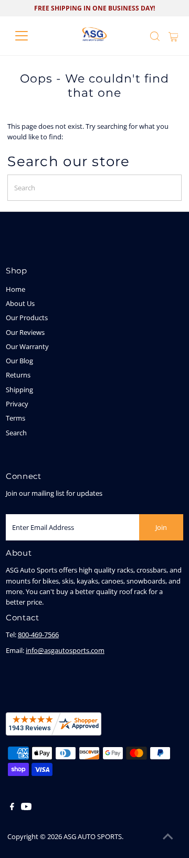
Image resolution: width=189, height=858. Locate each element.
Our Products (27, 317)
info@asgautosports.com (65, 650)
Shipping (19, 389)
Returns (18, 375)
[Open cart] (173, 35)
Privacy (17, 403)
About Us (20, 303)
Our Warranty (27, 346)
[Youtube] (26, 807)
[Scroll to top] (168, 836)
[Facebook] (12, 807)
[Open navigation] (28, 36)
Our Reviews (25, 332)
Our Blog (19, 360)
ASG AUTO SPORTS (93, 836)
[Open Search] (155, 36)
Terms (15, 418)
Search (16, 432)
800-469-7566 (38, 634)
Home (15, 289)
